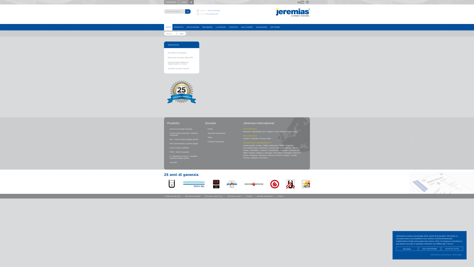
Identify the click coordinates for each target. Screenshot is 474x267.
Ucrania (246, 158)
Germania (247, 131)
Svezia (278, 155)
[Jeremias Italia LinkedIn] (308, 2)
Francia (262, 138)
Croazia (246, 138)
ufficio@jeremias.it (212, 14)
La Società (221, 27)
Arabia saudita (249, 145)
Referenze (207, 27)
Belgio (265, 145)
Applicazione (193, 27)
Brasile (282, 145)
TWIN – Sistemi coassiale (179, 152)
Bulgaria (289, 145)
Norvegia (268, 153)
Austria (259, 145)
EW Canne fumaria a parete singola (184, 143)
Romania (296, 153)
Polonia (283, 131)
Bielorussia (274, 145)
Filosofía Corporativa (216, 141)
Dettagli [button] (407, 249)
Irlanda (246, 150)
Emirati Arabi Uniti (276, 148)
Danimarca (263, 148)
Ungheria (254, 158)
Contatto (233, 27)
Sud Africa (263, 158)
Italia (181, 33)
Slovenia (271, 155)
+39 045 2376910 (213, 10)
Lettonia (263, 150)
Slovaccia (263, 155)
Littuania (283, 150)
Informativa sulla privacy (440, 255)
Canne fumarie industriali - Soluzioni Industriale (184, 134)
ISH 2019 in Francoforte (177, 53)
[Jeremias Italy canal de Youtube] (300, 2)
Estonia (288, 148)
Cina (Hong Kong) (250, 148)
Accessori (173, 162)
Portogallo (288, 153)
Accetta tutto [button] (452, 249)
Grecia (294, 148)
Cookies (280, 196)
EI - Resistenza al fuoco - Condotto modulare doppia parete (183, 157)
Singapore (254, 155)
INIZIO (168, 27)
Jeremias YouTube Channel (178, 68)
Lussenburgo (294, 150)
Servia (245, 155)
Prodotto (178, 27)
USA (276, 131)
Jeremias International (216, 133)
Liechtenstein (273, 150)
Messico (252, 153)
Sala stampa (247, 27)
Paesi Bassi (278, 153)
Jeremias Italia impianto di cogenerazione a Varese (178, 63)
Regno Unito (292, 131)
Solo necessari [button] (429, 249)
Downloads (261, 27)
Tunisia (293, 155)
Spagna (270, 131)
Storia (210, 137)
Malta (245, 153)
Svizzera (286, 155)
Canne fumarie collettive (179, 148)
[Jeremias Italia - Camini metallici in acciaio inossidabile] (293, 12)
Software (275, 27)
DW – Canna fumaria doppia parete (184, 139)
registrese (171, 2)
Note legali (457, 255)
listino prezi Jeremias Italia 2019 (180, 57)
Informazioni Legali (234, 196)
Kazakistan (254, 150)
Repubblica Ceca (259, 131)
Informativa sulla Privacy (214, 196)
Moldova (260, 153)
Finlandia (254, 138)
